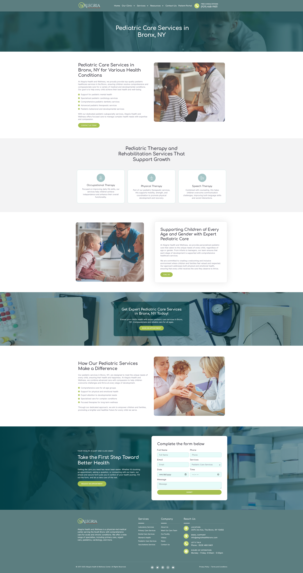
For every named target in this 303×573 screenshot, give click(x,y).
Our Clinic (127, 6)
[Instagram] (168, 567)
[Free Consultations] (196, 5)
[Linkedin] (163, 567)
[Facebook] (152, 567)
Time (192, 470)
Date (159, 470)
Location (196, 527)
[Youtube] (173, 567)
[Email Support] (186, 536)
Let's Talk (196, 542)
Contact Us (171, 6)
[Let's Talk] (186, 543)
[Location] (186, 528)
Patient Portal (185, 6)
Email (160, 460)
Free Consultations (209, 4)
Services (141, 6)
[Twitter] (157, 567)
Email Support (198, 535)
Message (161, 480)
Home (117, 6)
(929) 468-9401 (209, 6)
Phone (193, 450)
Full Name (162, 450)
